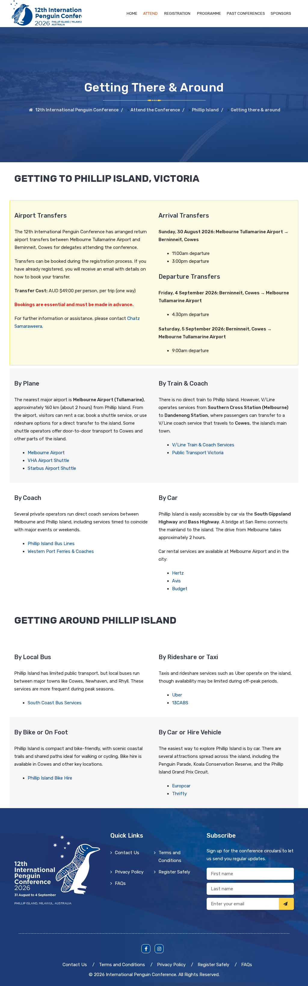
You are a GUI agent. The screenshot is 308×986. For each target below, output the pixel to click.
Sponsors (281, 13)
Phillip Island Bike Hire (50, 778)
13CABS (180, 702)
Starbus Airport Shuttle (52, 468)
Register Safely (174, 872)
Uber (177, 695)
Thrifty (179, 793)
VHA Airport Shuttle (48, 460)
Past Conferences (246, 13)
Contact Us (127, 852)
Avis (176, 581)
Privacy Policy (129, 872)
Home (132, 13)
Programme (209, 13)
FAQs (120, 883)
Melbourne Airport (46, 452)
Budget (179, 588)
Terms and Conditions (170, 856)
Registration (177, 13)
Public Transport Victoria (197, 452)
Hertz (178, 573)
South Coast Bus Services (55, 702)
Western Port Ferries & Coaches (61, 551)
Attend (150, 13)
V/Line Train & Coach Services (203, 445)
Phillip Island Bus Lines (51, 543)
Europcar (181, 786)
